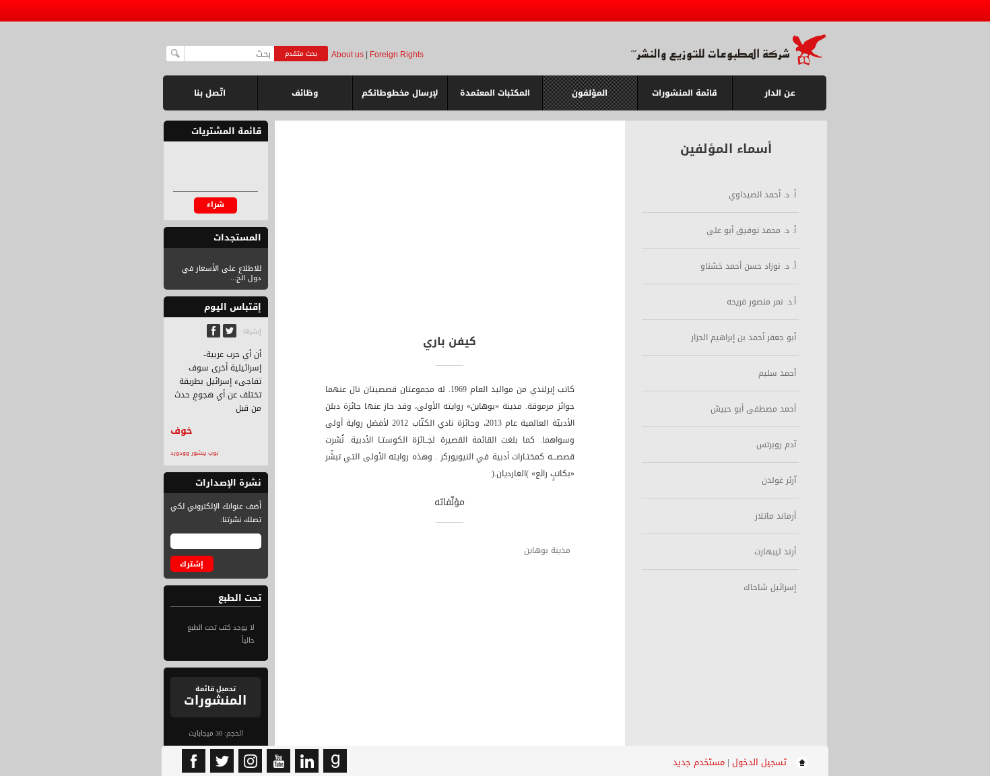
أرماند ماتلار (775, 516)
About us (347, 54)
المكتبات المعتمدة (495, 93)
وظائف (305, 93)
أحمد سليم (777, 373)
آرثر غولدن (779, 480)
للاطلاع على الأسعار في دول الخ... (221, 273)
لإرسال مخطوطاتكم (400, 93)
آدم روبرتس (776, 444)
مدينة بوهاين (547, 550)
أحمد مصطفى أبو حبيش (753, 408)
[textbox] (229, 53)
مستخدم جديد (699, 762)
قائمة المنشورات (684, 98)
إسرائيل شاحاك (770, 587)
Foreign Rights (397, 54)
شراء (215, 204)
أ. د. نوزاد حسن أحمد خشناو (748, 266)
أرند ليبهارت (775, 551)
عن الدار (779, 93)
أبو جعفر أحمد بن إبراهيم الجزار (743, 337)
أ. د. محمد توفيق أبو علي (751, 230)
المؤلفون (589, 93)
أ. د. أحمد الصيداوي (762, 194)
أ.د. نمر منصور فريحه (761, 301)
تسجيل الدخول (759, 762)
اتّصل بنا (210, 93)
